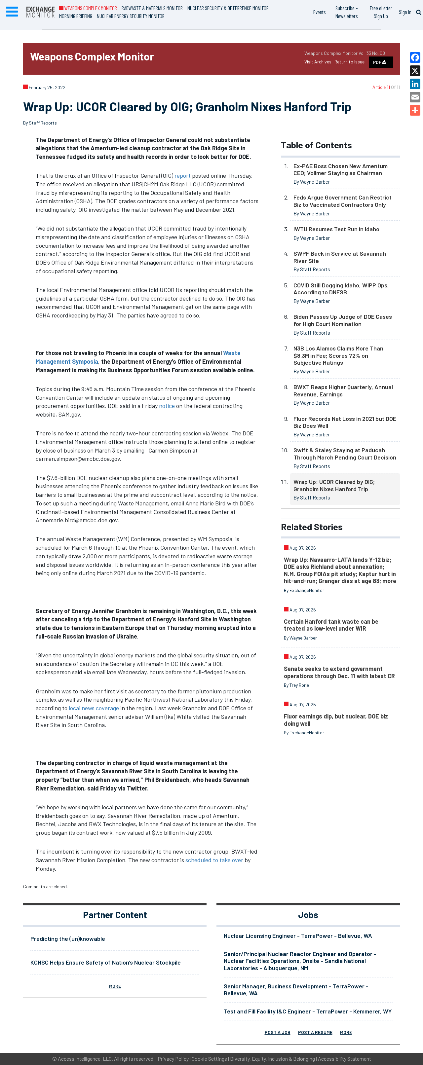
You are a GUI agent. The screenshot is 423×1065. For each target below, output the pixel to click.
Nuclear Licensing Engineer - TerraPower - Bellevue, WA (298, 935)
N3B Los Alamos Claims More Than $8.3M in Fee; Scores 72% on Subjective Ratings (338, 355)
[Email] (415, 97)
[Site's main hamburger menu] (12, 12)
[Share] (415, 110)
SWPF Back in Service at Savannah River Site (339, 257)
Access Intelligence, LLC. (85, 1058)
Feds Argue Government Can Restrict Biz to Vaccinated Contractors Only (342, 201)
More (115, 986)
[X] (415, 70)
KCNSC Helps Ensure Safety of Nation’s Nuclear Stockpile (105, 962)
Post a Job (277, 1032)
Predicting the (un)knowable (67, 938)
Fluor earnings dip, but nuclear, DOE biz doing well (336, 720)
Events (319, 12)
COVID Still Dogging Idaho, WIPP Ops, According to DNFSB (341, 288)
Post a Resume (315, 1032)
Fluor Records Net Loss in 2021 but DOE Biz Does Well (344, 422)
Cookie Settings (209, 1058)
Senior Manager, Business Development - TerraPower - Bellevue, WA (296, 989)
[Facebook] (415, 57)
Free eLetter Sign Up (381, 12)
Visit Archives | (319, 61)
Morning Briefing (75, 16)
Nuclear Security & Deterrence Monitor (228, 8)
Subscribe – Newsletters (346, 12)
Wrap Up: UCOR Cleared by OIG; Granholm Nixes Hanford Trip (334, 485)
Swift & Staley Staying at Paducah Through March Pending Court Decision (344, 453)
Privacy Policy (173, 1058)
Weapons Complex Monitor (90, 8)
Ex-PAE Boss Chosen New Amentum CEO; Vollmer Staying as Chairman (340, 169)
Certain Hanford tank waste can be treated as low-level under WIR (331, 625)
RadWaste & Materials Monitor (152, 8)
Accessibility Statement (344, 1058)
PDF (377, 62)
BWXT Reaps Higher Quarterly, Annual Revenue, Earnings (343, 390)
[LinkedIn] (415, 84)
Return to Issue (349, 61)
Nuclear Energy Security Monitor (131, 16)
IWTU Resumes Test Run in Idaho (336, 229)
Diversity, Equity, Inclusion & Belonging (272, 1058)
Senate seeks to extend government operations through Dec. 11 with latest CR (339, 672)
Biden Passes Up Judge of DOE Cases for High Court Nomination (342, 320)
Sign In (405, 12)
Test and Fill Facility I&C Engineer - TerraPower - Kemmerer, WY (308, 1011)
